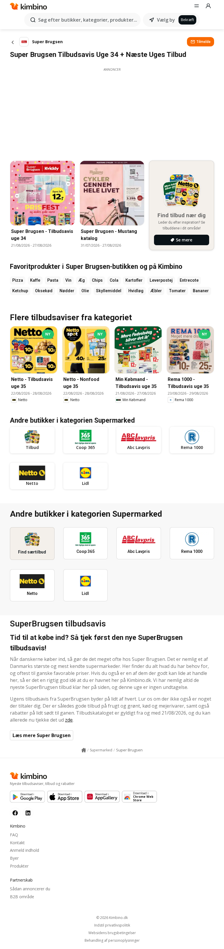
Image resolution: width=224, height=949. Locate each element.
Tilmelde (203, 41)
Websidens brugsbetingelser (112, 933)
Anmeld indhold (24, 850)
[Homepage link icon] (83, 750)
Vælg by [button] (166, 20)
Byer (14, 858)
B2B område (22, 896)
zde (69, 720)
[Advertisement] (112, 113)
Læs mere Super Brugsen (42, 735)
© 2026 (112, 917)
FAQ (14, 834)
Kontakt (17, 842)
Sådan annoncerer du (30, 888)
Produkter (19, 866)
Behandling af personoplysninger (112, 940)
